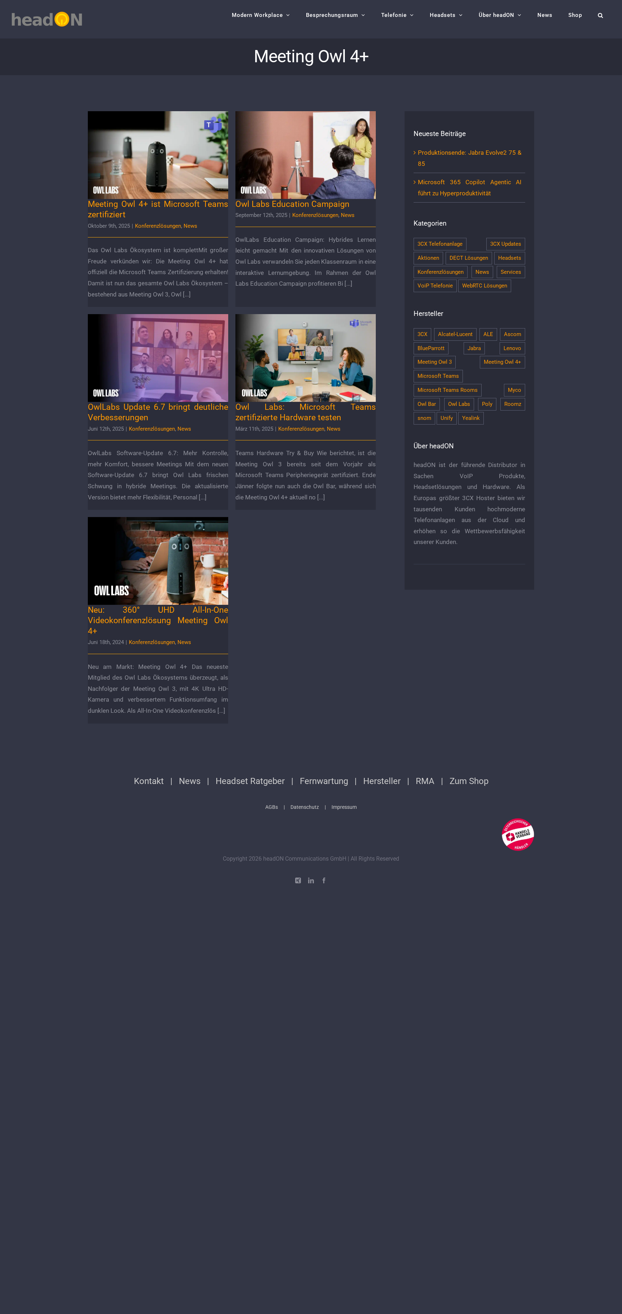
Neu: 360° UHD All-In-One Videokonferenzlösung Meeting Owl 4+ (158, 551)
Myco (514, 390)
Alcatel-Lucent (455, 334)
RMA (425, 781)
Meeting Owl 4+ (502, 362)
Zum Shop (469, 781)
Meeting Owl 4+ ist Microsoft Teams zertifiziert (158, 149)
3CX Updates (505, 244)
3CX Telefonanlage (440, 244)
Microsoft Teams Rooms (448, 390)
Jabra (474, 348)
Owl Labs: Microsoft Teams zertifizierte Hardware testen (306, 348)
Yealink (471, 418)
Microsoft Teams (438, 376)
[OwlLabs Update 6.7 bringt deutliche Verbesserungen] (158, 358)
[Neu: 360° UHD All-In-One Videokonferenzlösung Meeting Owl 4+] (158, 561)
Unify (447, 418)
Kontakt (149, 781)
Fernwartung (324, 781)
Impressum (344, 807)
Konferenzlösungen (158, 226)
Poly (487, 404)
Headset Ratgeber (250, 781)
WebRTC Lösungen (484, 285)
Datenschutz (304, 807)
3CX (422, 334)
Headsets (509, 258)
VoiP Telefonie (435, 285)
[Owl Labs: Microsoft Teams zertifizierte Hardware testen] (305, 358)
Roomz (512, 404)
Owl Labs (459, 404)
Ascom (512, 334)
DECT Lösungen (469, 258)
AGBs (271, 807)
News (190, 226)
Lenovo (512, 348)
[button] (600, 15)
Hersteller (382, 781)
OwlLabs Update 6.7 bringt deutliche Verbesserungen (158, 348)
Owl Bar (427, 404)
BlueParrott (431, 348)
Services (511, 272)
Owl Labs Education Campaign (306, 149)
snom (424, 418)
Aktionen (428, 258)
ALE (488, 334)
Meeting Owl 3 (435, 362)
